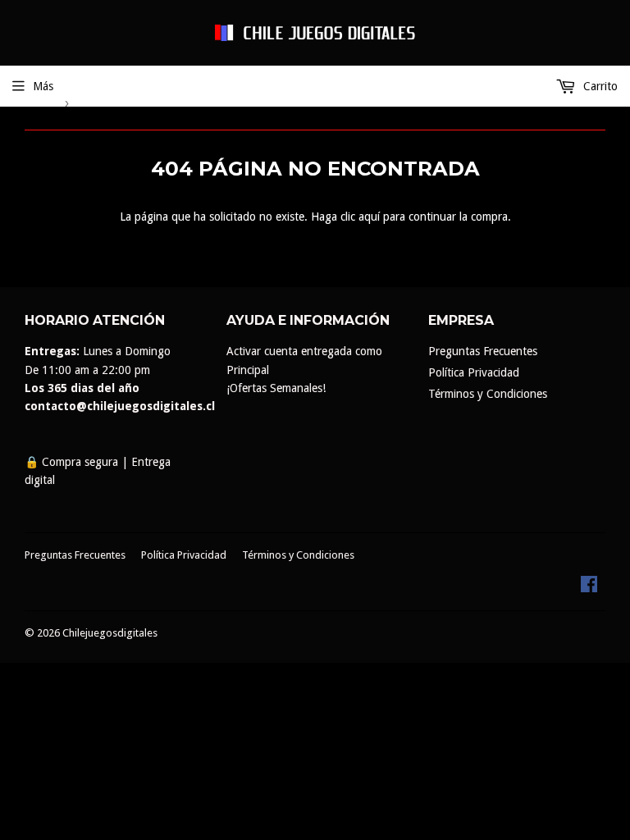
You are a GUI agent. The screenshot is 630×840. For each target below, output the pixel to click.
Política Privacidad (473, 372)
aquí (369, 216)
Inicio (38, 102)
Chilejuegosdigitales (110, 633)
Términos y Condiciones (487, 393)
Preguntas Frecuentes (482, 351)
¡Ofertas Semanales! (276, 388)
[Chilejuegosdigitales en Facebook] (589, 588)
